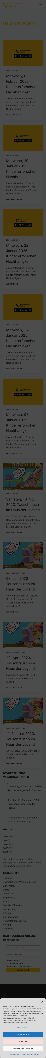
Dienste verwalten (22, 1027)
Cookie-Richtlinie (13, 1054)
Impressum (35, 1054)
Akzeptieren (23, 1034)
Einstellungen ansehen (23, 1048)
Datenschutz (25, 1054)
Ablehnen (23, 1041)
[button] (42, 1001)
